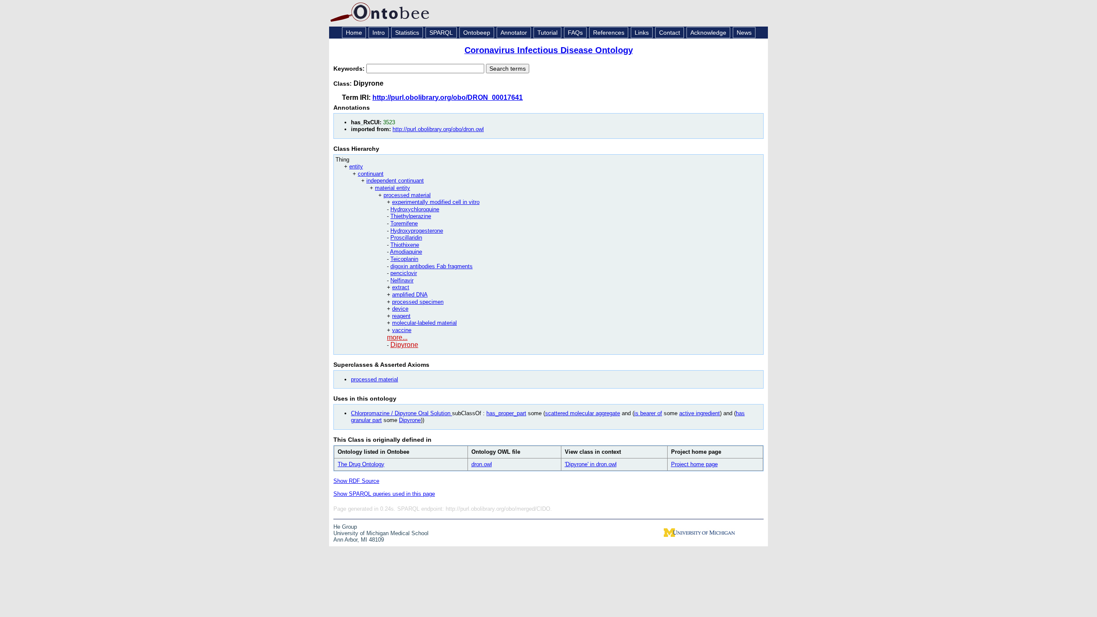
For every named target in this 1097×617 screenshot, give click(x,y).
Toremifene (404, 223)
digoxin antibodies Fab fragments (431, 266)
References (608, 32)
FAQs (575, 32)
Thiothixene (404, 245)
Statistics (407, 32)
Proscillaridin (406, 237)
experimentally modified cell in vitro (436, 202)
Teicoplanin (404, 259)
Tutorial (547, 32)
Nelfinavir (402, 280)
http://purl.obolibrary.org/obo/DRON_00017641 (447, 97)
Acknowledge (708, 32)
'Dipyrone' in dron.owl (591, 464)
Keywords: (349, 68)
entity (356, 166)
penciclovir (403, 273)
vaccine (401, 330)
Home (354, 32)
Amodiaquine (406, 252)
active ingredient (699, 413)
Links (642, 32)
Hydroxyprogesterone (416, 231)
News (744, 32)
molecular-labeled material (424, 323)
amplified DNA (410, 294)
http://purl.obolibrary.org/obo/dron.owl (438, 129)
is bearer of (648, 413)
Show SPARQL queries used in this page (384, 494)
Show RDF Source (356, 481)
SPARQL (441, 32)
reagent (401, 316)
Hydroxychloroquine (414, 209)
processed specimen (418, 302)
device (400, 309)
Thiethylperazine (410, 216)
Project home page (694, 464)
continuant (371, 174)
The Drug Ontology (361, 464)
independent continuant (395, 180)
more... (397, 337)
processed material (407, 195)
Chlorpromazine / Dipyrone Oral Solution (401, 413)
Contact (669, 32)
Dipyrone (404, 344)
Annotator (514, 32)
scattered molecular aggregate (582, 413)
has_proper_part (506, 413)
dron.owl (481, 464)
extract (400, 287)
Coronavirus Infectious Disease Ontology (549, 50)
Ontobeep (476, 32)
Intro (378, 32)
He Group (345, 527)
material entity (392, 188)
